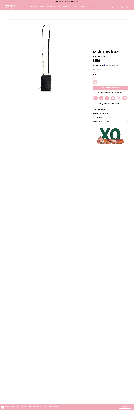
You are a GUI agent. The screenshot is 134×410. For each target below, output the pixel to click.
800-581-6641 (119, 92)
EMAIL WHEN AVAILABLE (110, 88)
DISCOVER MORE (98, 118)
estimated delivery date (101, 114)
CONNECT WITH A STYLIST (101, 122)
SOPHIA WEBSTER (106, 52)
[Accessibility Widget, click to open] (3, 407)
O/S (95, 82)
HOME (8, 16)
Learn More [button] (56, 407)
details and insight (99, 110)
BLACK (94, 75)
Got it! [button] (125, 406)
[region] (67, 2)
